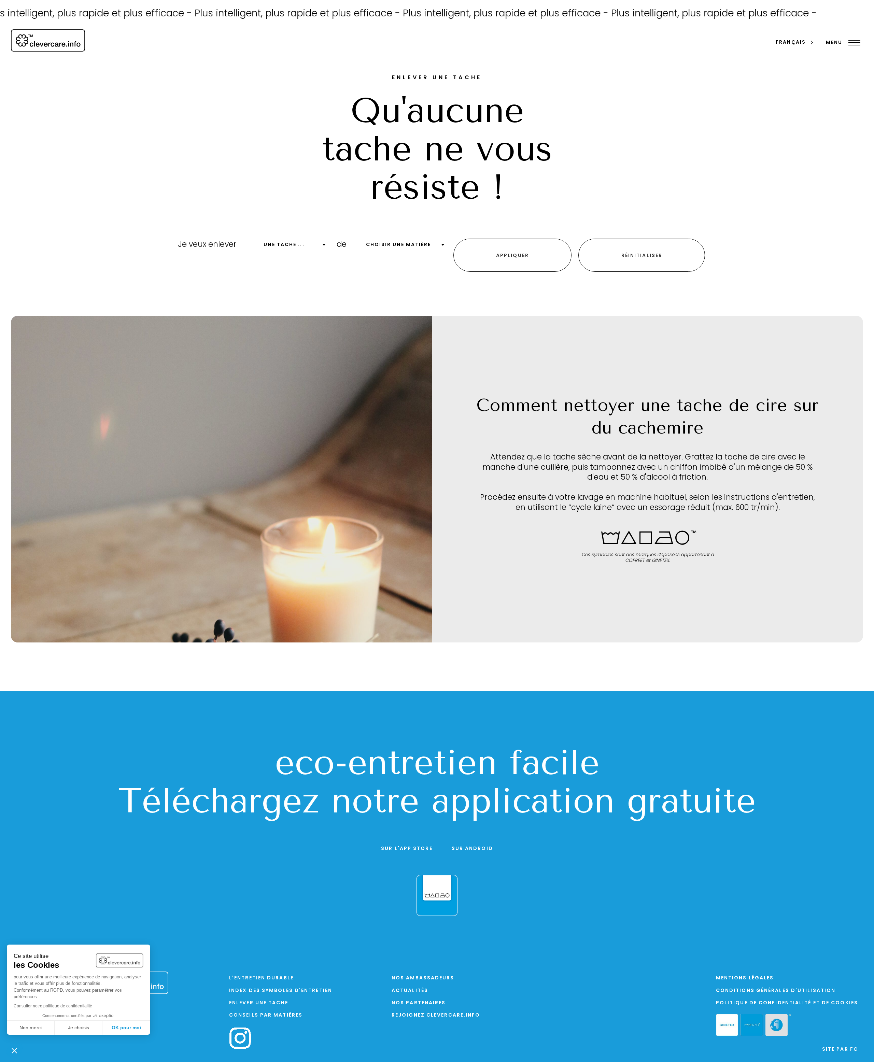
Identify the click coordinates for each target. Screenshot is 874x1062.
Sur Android (472, 848)
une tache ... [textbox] (284, 244)
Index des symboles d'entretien (280, 990)
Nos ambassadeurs (423, 978)
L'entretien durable (261, 978)
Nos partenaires (419, 1003)
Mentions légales (745, 978)
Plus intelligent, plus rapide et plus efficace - (257, 14)
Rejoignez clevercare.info (436, 1015)
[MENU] (853, 42)
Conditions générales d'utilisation (775, 990)
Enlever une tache (258, 1003)
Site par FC (840, 1049)
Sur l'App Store (407, 848)
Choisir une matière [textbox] (398, 244)
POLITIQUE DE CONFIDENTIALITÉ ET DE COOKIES (787, 1003)
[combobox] (284, 247)
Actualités (410, 990)
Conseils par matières (265, 1015)
